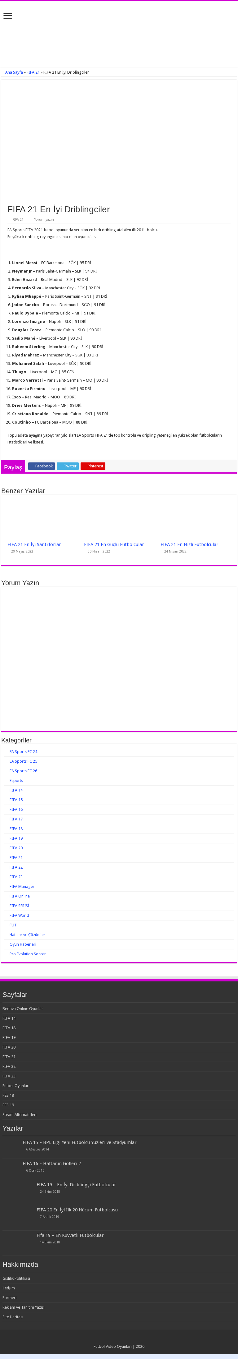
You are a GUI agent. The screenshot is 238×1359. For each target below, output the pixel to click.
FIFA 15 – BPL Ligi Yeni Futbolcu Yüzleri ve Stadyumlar (80, 1142)
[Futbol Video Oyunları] (119, 15)
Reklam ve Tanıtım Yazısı (23, 1307)
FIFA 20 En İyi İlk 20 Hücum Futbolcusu (77, 1210)
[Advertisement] (119, 46)
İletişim (8, 1288)
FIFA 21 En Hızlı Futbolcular (189, 544)
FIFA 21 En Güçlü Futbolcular (114, 544)
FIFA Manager (22, 886)
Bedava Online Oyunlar (22, 1008)
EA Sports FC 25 (23, 761)
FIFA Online (20, 896)
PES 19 (8, 1105)
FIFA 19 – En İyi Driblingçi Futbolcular (76, 1184)
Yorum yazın (44, 220)
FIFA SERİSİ (19, 905)
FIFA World (19, 915)
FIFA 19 (16, 838)
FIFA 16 (16, 809)
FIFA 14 (16, 790)
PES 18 (8, 1095)
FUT (13, 925)
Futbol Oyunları (15, 1085)
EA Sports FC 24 (23, 751)
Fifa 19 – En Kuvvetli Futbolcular (70, 1235)
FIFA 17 (16, 819)
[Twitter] (119, 1339)
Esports (16, 780)
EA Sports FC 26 (23, 771)
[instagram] (125, 1339)
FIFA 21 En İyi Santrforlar (34, 544)
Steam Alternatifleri (19, 1114)
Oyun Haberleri (23, 944)
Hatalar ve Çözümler (27, 934)
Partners (9, 1297)
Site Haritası (12, 1317)
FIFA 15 (16, 799)
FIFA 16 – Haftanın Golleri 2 (52, 1163)
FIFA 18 (16, 828)
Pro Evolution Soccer (28, 954)
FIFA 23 (16, 877)
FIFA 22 (16, 867)
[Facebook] (113, 1339)
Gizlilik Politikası (16, 1278)
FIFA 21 (33, 72)
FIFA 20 (16, 848)
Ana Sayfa (13, 72)
